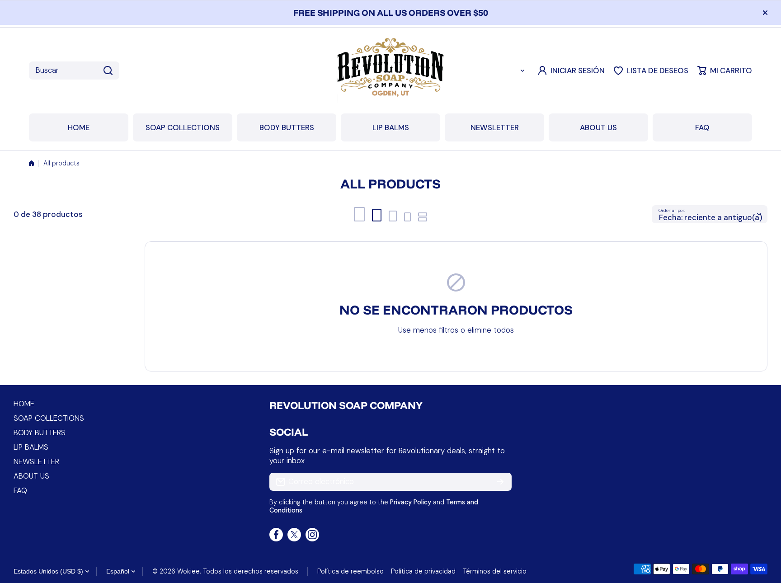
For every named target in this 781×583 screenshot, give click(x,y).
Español (117, 571)
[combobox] (74, 70)
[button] (724, 70)
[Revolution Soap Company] (390, 70)
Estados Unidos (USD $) (48, 571)
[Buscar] (108, 70)
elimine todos (490, 330)
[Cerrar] (765, 13)
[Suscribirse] (500, 482)
